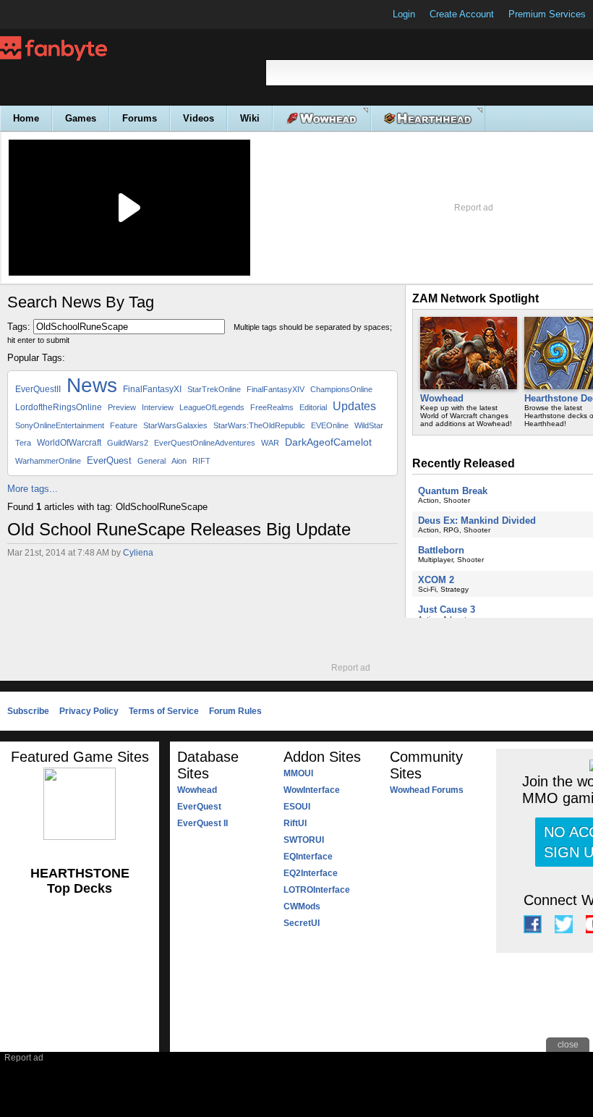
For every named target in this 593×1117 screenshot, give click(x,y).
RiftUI (295, 823)
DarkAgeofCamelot (328, 442)
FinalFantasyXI (152, 389)
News (92, 385)
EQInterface (308, 856)
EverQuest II (202, 823)
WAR (270, 442)
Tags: (18, 326)
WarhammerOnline (48, 460)
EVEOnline (330, 425)
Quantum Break (452, 490)
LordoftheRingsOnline (58, 407)
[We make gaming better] (46, 14)
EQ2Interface (310, 873)
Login (404, 14)
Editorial (313, 407)
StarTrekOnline (214, 389)
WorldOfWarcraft (69, 443)
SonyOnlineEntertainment (59, 425)
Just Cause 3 (446, 609)
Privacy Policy (89, 711)
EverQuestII (38, 389)
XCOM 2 (436, 579)
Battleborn (441, 550)
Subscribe (28, 711)
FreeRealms (272, 407)
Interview (158, 407)
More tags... (32, 488)
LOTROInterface (316, 890)
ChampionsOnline (341, 389)
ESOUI (296, 807)
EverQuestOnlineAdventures (204, 442)
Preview (122, 407)
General (151, 460)
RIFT (201, 460)
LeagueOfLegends (211, 407)
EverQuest (109, 460)
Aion (179, 460)
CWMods (301, 906)
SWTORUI (303, 840)
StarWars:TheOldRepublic (259, 425)
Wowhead (442, 398)
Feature (123, 425)
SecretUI (301, 923)
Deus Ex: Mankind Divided (477, 520)
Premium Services (547, 14)
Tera (23, 442)
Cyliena (138, 553)
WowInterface (311, 790)
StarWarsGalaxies (175, 425)
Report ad (473, 208)
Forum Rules (235, 711)
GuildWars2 (127, 442)
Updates (354, 406)
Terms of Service (164, 711)
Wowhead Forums (427, 790)
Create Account (462, 14)
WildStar (368, 425)
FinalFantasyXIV (275, 389)
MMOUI (298, 773)
